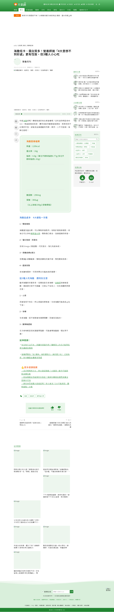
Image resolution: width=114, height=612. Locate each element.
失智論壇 (29, 10)
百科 (43, 10)
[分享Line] (16, 127)
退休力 (62, 10)
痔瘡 (93, 143)
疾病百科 (58, 599)
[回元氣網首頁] (22, 4)
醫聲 (75, 10)
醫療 (37, 10)
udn (15, 45)
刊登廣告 (27, 605)
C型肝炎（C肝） (81, 154)
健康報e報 (47, 592)
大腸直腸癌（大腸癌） (83, 143)
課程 (55, 10)
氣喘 (86, 157)
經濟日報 (55, 4)
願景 (83, 4)
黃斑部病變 (79, 157)
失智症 (93, 147)
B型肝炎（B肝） (81, 150)
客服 (36, 605)
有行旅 (77, 4)
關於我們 (79, 605)
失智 (69, 10)
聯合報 (47, 4)
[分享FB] (16, 121)
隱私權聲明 (60, 605)
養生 (21, 10)
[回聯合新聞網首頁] (15, 4)
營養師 (58, 282)
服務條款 (48, 605)
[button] (99, 10)
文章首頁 (71, 599)
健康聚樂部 (45, 599)
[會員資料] (96, 4)
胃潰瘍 (90, 154)
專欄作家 (77, 599)
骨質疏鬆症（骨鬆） (82, 147)
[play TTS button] (22, 114)
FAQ (33, 605)
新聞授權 (41, 605)
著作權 (54, 605)
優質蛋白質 (35, 233)
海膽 (25, 120)
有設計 (70, 4)
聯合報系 (67, 605)
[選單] (99, 4)
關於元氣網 (37, 599)
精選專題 (52, 599)
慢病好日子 (83, 10)
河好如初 (63, 4)
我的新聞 (91, 4)
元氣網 (20, 45)
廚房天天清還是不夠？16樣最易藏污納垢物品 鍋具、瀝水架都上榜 (47, 15)
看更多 (97, 71)
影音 (49, 10)
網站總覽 (86, 605)
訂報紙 (74, 605)
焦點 (15, 10)
